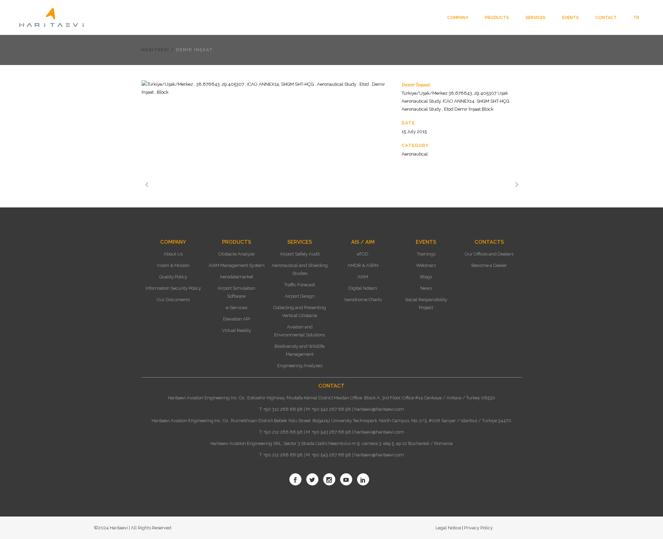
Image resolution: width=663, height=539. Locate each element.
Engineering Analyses (299, 365)
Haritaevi (155, 49)
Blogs (426, 276)
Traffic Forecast (299, 284)
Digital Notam (362, 288)
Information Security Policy (173, 288)
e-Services (236, 307)
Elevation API (236, 319)
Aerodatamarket (236, 276)
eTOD (362, 254)
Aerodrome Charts (363, 299)
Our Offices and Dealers (489, 254)
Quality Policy (173, 276)
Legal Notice (448, 527)
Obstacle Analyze (236, 254)
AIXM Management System (237, 265)
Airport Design (300, 296)
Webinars (426, 265)
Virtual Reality (236, 330)
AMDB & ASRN (362, 265)
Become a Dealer (489, 265)
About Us (173, 254)
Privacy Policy (478, 527)
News (426, 288)
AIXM (362, 276)
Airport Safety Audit (300, 254)
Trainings (426, 254)
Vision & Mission (173, 265)
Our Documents (173, 299)
